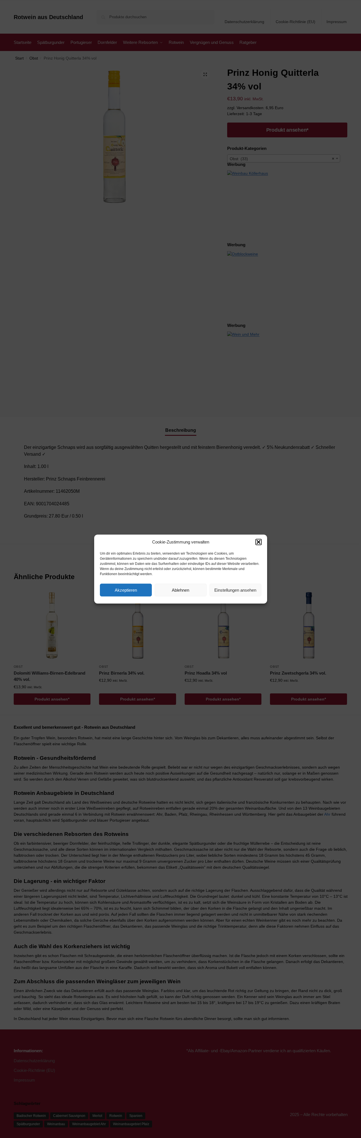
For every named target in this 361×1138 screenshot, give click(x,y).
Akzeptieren (126, 589)
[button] (258, 542)
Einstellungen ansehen (235, 589)
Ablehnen (180, 589)
